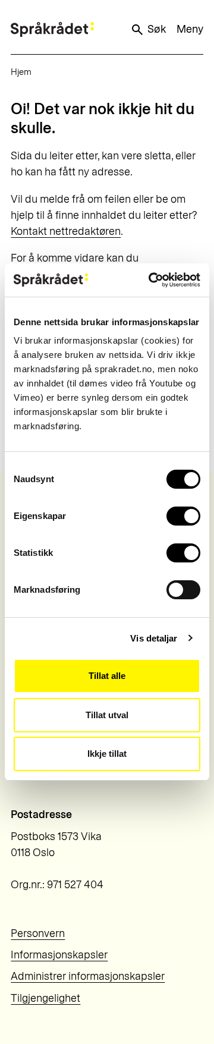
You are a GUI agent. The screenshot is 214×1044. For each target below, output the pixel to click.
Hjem (21, 72)
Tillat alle (107, 676)
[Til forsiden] (52, 29)
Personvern (38, 933)
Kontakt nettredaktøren (66, 231)
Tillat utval (107, 715)
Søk (156, 29)
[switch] (183, 516)
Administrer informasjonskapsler (88, 976)
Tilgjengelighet (45, 998)
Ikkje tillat (107, 754)
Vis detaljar (153, 638)
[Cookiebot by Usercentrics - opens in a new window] (151, 280)
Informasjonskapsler (59, 954)
